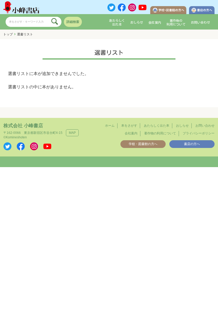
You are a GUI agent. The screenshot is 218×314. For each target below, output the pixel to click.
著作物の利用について (176, 22)
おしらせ (136, 22)
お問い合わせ (200, 22)
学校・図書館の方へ (143, 144)
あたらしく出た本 (117, 22)
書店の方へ (192, 144)
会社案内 (154, 22)
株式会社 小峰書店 (23, 125)
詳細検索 (72, 22)
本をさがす (129, 125)
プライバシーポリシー (199, 133)
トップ (8, 34)
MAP (72, 133)
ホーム (110, 125)
